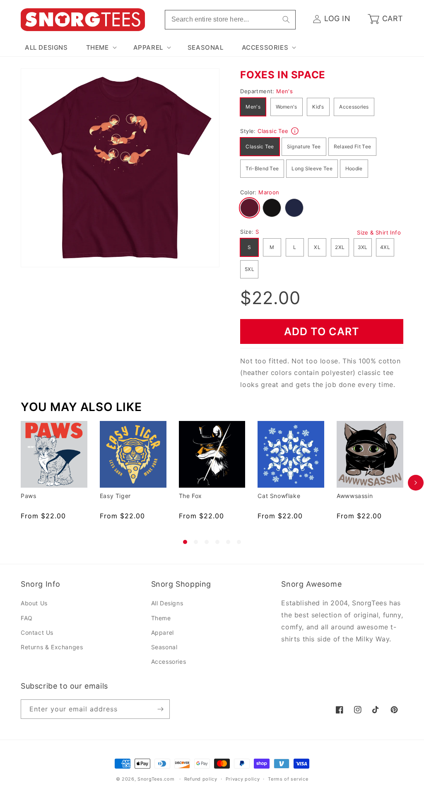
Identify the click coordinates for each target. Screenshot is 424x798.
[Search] (286, 19)
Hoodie (354, 168)
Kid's (318, 107)
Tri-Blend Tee (262, 168)
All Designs (167, 603)
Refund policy (200, 779)
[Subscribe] (160, 709)
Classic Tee (260, 146)
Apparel (162, 632)
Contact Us (37, 632)
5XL (249, 269)
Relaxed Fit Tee (352, 146)
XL (317, 247)
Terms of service (288, 779)
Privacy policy (243, 779)
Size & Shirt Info (379, 232)
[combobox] (230, 19)
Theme (161, 617)
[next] (416, 482)
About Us (34, 603)
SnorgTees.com (155, 779)
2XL (339, 247)
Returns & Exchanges (52, 646)
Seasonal (164, 646)
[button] (100, 48)
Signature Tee (304, 146)
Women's (286, 107)
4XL (385, 247)
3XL (363, 247)
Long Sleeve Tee (312, 168)
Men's (253, 107)
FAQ (27, 617)
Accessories (354, 107)
